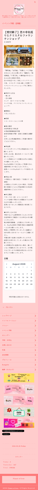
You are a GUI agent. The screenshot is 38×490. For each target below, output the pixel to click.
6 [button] (23, 274)
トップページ (7, 315)
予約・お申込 (7, 340)
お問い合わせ (7, 345)
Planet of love (13, 488)
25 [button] (15, 284)
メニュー (5, 325)
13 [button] (23, 277)
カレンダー (6, 335)
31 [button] (11, 287)
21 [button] (27, 281)
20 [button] (23, 281)
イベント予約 (7, 330)
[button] (6, 264)
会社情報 (5, 355)
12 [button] (19, 277)
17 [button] (11, 281)
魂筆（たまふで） (8, 369)
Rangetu (5, 364)
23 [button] (7, 284)
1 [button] (31, 270)
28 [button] (27, 284)
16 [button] (7, 281)
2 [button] (6, 274)
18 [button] (15, 281)
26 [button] (19, 284)
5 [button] (19, 274)
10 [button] (11, 277)
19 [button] (19, 281)
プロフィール (7, 360)
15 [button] (31, 277)
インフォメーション (9, 320)
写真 (3, 350)
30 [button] (7, 287)
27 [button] (23, 284)
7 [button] (27, 274)
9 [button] (6, 277)
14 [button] (27, 277)
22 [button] (31, 281)
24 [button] (11, 284)
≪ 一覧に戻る (8, 307)
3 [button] (10, 274)
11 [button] (15, 277)
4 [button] (14, 274)
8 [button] (31, 274)
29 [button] (31, 284)
